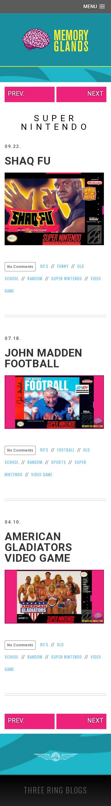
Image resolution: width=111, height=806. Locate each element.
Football (66, 450)
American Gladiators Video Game (38, 547)
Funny (63, 266)
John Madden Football (43, 358)
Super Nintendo (66, 278)
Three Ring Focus (56, 756)
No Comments (20, 267)
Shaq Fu (28, 161)
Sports (58, 462)
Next (95, 93)
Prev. (16, 93)
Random (35, 278)
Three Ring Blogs (55, 790)
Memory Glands (56, 40)
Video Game (41, 474)
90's (44, 266)
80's (44, 450)
